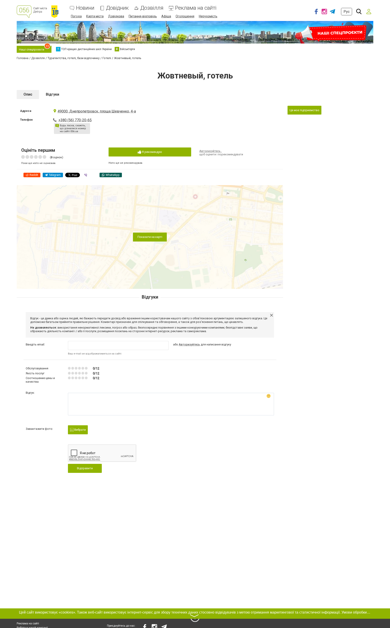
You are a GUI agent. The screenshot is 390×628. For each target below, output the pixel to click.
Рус (347, 11)
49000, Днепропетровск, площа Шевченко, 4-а (97, 111)
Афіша (166, 16)
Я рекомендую (151, 152)
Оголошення (185, 16)
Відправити (85, 468)
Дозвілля (151, 8)
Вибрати (80, 429)
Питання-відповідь (143, 16)
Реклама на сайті (195, 8)
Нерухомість (208, 16)
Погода (76, 16)
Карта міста (95, 16)
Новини (85, 8)
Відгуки (52, 94)
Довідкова (116, 16)
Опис (27, 94)
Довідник (117, 8)
